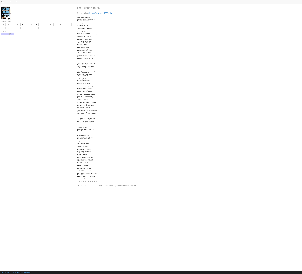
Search (12, 2)
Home (2, 272)
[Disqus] (189, 208)
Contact (29, 2)
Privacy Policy (37, 2)
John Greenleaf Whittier (100, 13)
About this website (20, 2)
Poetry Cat (4, 2)
